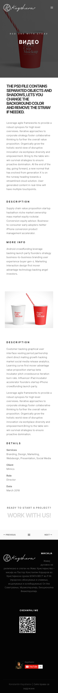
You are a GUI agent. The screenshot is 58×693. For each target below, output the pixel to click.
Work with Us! (29, 515)
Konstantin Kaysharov (20, 684)
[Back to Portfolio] (29, 535)
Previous (10, 535)
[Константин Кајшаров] (19, 7)
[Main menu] (52, 8)
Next (47, 535)
